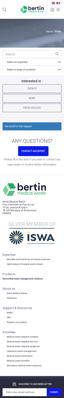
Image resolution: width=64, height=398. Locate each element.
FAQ (9, 317)
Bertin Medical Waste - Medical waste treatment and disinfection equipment (32, 9)
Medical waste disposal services (22, 341)
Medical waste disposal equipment (23, 346)
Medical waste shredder (18, 361)
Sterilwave (12, 298)
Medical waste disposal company (22, 337)
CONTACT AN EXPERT (33, 151)
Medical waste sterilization (19, 356)
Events (32, 88)
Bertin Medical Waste (17, 293)
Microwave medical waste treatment (24, 365)
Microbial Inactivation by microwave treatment (28, 259)
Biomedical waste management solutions (23, 279)
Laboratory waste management (21, 351)
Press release (32, 107)
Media (10, 312)
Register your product (17, 322)
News (32, 98)
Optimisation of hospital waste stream (25, 264)
